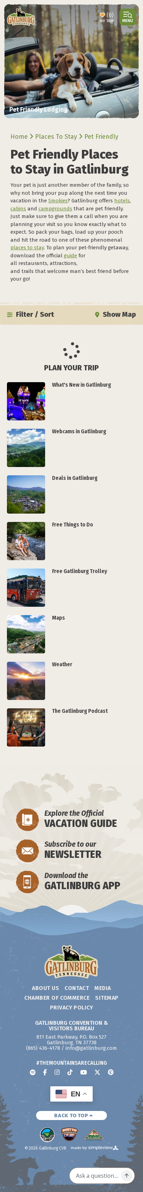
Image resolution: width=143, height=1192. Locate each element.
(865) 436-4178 (43, 1048)
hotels (122, 201)
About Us (45, 988)
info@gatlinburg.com (91, 1048)
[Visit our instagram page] (57, 1072)
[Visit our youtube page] (83, 1072)
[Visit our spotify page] (32, 1072)
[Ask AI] (126, 1175)
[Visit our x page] (97, 1072)
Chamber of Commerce (57, 997)
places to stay (27, 247)
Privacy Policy (71, 1007)
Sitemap (106, 997)
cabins (18, 209)
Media (102, 988)
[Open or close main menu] (127, 17)
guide (70, 255)
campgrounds (55, 209)
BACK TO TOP (72, 1115)
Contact (77, 988)
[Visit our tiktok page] (70, 1072)
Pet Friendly (102, 136)
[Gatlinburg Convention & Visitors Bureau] (21, 17)
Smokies (58, 201)
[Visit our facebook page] (45, 1072)
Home (20, 136)
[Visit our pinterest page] (110, 1072)
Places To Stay (57, 136)
